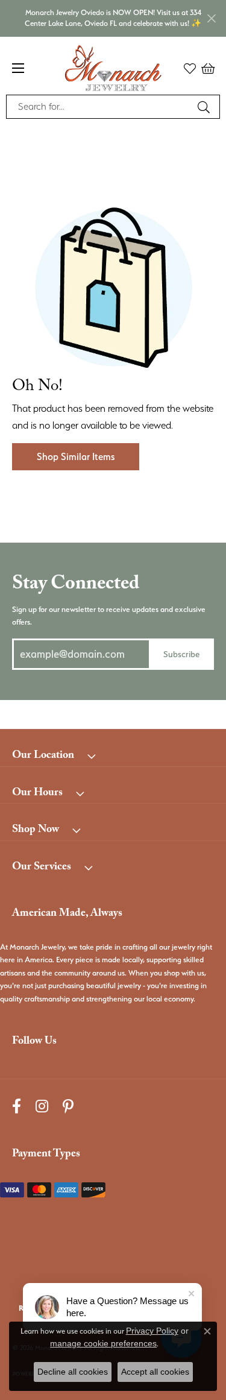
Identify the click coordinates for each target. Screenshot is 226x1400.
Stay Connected (75, 585)
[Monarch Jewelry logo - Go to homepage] (113, 68)
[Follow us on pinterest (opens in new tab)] (68, 1106)
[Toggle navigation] (18, 68)
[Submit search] (205, 106)
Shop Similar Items (76, 456)
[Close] (211, 18)
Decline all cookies (72, 1371)
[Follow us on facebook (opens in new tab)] (16, 1106)
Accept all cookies (155, 1371)
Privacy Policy (152, 1330)
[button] (190, 68)
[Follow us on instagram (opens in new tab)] (42, 1106)
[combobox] (99, 106)
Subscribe (181, 654)
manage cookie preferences (103, 1343)
